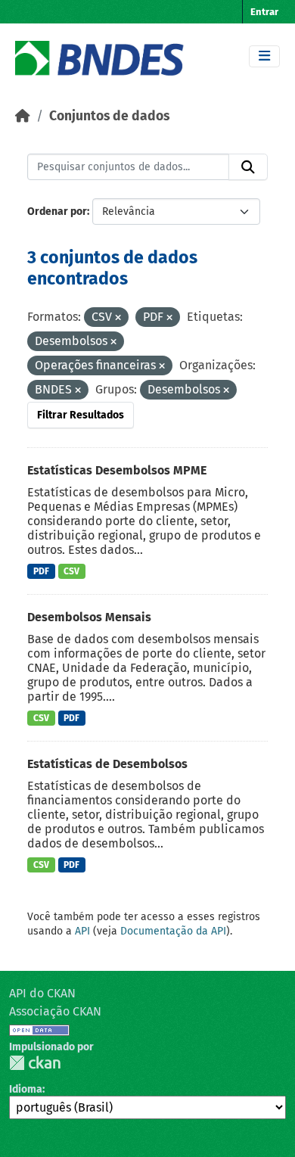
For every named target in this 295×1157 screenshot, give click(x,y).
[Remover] (118, 318)
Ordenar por (57, 211)
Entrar (264, 11)
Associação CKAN (55, 1011)
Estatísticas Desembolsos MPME (116, 470)
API (82, 931)
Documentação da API (173, 931)
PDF (41, 571)
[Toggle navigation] (264, 56)
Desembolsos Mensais (89, 617)
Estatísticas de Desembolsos (107, 764)
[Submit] (248, 167)
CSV (71, 571)
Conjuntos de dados (109, 116)
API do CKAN (42, 993)
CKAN (35, 1063)
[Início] (22, 116)
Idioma (25, 1089)
